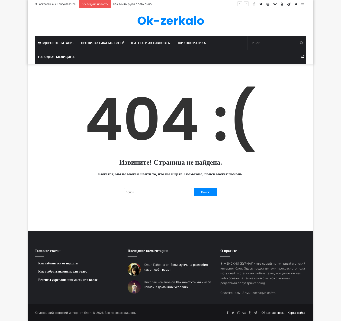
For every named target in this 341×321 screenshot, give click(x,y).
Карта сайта (296, 313)
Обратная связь (272, 313)
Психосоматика (191, 43)
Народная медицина (56, 57)
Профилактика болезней (103, 43)
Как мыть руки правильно (132, 4)
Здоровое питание (57, 43)
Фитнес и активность (150, 43)
